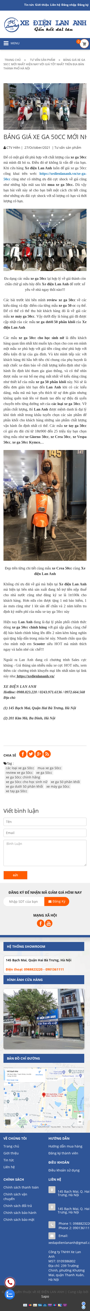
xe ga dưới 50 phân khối (24, 786)
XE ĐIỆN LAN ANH (20, 686)
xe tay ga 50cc (16, 791)
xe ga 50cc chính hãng (23, 777)
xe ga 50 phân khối (65, 782)
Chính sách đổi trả (17, 1206)
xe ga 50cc (44, 772)
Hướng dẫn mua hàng (65, 1146)
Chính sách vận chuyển (15, 1196)
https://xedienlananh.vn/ (35, 676)
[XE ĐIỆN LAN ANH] (45, 24)
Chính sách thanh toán (21, 1187)
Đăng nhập (68, 5)
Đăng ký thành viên (63, 1153)
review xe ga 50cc (19, 772)
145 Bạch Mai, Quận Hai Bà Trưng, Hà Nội (38, 960)
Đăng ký (83, 5)
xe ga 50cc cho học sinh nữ (26, 782)
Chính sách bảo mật (18, 1219)
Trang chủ (11, 1146)
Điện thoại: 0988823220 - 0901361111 (35, 969)
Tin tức (29, 5)
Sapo (45, 1296)
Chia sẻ (9, 755)
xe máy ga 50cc (58, 786)
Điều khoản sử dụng (64, 1170)
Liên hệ (55, 5)
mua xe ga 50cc (49, 768)
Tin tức (8, 1160)
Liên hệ (9, 1167)
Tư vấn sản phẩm (67, 147)
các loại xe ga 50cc (20, 768)
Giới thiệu (42, 5)
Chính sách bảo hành (19, 1212)
